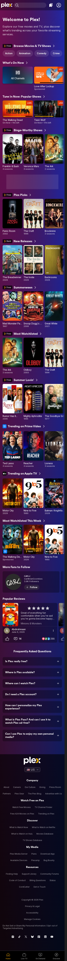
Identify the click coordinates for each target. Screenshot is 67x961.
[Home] (7, 5)
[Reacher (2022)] (33, 449)
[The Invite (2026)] (33, 263)
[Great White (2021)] (54, 309)
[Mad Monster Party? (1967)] (12, 309)
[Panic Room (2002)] (12, 217)
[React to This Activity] (7, 638)
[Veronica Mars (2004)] (33, 152)
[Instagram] (13, 936)
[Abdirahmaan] (7, 631)
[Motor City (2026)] (12, 496)
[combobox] (33, 5)
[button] (58, 5)
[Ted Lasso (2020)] (12, 449)
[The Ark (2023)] (54, 152)
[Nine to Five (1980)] (33, 496)
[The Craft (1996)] (33, 217)
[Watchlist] (51, 5)
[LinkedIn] (45, 936)
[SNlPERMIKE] (63, 631)
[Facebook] (39, 936)
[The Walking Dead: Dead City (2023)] (12, 543)
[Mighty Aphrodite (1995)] (33, 402)
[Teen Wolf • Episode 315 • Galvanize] (49, 112)
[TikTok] (19, 936)
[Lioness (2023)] (54, 449)
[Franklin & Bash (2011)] (12, 152)
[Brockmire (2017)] (54, 217)
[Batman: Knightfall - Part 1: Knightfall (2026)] (54, 496)
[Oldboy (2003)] (33, 356)
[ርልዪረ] (31, 582)
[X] (26, 936)
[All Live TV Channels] (18, 78)
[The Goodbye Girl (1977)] (54, 402)
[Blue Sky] (32, 936)
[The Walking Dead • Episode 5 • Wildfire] (18, 112)
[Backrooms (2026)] (54, 263)
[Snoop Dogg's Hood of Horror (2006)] (33, 309)
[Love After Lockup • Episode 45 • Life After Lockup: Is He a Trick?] (49, 78)
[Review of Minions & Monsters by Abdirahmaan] (30, 614)
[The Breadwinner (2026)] (12, 263)
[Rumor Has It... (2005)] (12, 402)
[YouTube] (52, 936)
